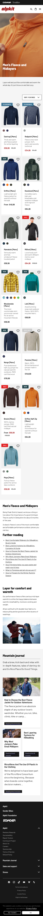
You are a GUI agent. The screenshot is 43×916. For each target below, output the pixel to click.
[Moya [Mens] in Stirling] (7, 471)
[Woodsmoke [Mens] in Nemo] (7, 297)
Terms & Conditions (21, 887)
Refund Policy (7, 855)
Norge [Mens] (9, 362)
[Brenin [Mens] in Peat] (4, 413)
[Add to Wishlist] (18, 105)
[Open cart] (35, 9)
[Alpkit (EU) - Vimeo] (29, 882)
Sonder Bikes (8, 811)
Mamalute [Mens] (11, 249)
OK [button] (31, 913)
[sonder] (7, 2)
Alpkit (5, 806)
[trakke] (16, 2)
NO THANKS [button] (12, 913)
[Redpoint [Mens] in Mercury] (24, 130)
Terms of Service (8, 852)
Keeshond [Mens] (32, 191)
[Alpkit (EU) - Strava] (34, 882)
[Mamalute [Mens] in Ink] (4, 243)
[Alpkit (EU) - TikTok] (19, 882)
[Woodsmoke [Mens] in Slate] (11, 297)
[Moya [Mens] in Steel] (4, 471)
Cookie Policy (21, 894)
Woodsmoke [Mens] (9, 304)
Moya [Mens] (9, 477)
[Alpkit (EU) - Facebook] (9, 882)
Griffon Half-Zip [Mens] (31, 420)
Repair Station (8, 838)
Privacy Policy (21, 890)
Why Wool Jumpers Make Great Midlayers (21, 556)
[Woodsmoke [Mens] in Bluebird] (4, 297)
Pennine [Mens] (31, 360)
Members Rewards (9, 832)
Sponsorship (7, 849)
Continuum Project (9, 841)
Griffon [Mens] (9, 191)
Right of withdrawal (21, 897)
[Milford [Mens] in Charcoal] (24, 243)
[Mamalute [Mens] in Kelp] (7, 243)
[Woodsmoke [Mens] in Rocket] (18, 297)
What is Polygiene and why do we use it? (21, 570)
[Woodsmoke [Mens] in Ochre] (14, 297)
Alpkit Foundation (10, 815)
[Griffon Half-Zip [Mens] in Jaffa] (24, 413)
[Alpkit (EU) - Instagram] (14, 882)
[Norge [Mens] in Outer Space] (4, 356)
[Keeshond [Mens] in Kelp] (24, 185)
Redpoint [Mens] (31, 136)
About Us (6, 843)
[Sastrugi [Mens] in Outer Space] (7, 130)
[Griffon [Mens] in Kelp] (11, 185)
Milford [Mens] (30, 249)
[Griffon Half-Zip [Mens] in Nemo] (28, 413)
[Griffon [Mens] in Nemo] (4, 185)
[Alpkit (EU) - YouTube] (24, 882)
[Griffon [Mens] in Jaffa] (7, 185)
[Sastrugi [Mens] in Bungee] (4, 130)
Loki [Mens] (29, 303)
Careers (5, 846)
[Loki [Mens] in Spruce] (24, 297)
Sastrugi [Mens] (10, 136)
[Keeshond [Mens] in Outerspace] (28, 185)
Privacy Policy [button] (31, 908)
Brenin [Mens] (9, 419)
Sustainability (7, 835)
